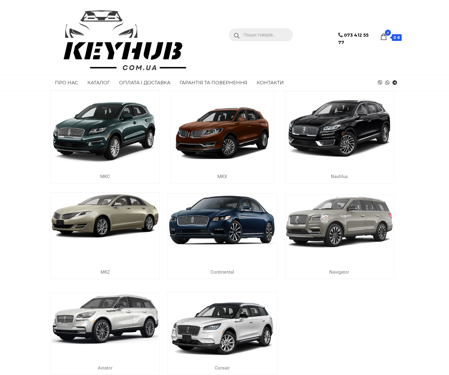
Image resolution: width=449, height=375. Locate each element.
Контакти (270, 83)
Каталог (98, 83)
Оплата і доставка (144, 83)
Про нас (66, 83)
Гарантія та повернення (213, 83)
